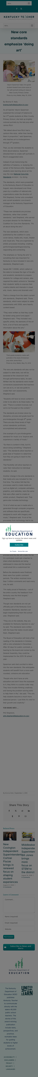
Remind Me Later (23, 551)
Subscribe (19, 545)
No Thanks (13, 551)
